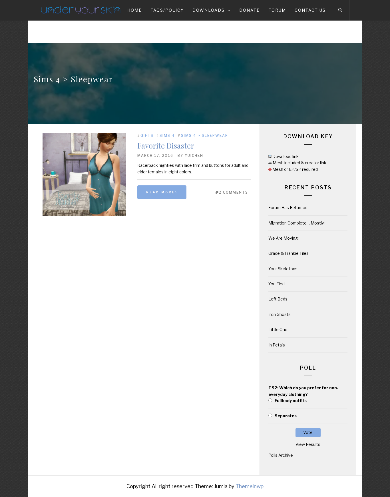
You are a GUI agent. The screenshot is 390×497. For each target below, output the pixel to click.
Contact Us (310, 10)
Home (134, 10)
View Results (307, 444)
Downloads (208, 10)
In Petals (276, 344)
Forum (277, 10)
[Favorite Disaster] (84, 214)
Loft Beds (278, 298)
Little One (278, 329)
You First (276, 283)
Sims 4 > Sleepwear (204, 135)
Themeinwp (250, 486)
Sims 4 (167, 135)
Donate (249, 10)
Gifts (147, 135)
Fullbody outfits (291, 400)
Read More (160, 192)
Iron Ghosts (279, 314)
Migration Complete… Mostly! (296, 223)
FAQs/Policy (167, 10)
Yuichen (194, 155)
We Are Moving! (283, 238)
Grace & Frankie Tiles (288, 253)
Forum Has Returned (287, 207)
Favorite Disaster (165, 146)
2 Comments (233, 192)
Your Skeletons (282, 268)
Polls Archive (280, 455)
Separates (286, 415)
